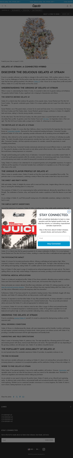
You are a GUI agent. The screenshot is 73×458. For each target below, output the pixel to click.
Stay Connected (53, 244)
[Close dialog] (69, 211)
